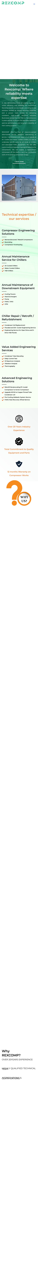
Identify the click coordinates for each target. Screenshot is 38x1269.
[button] (4, 188)
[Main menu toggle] (34, 4)
